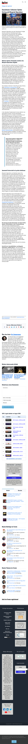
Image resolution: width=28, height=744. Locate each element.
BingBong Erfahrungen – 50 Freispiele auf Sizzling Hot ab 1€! (16, 519)
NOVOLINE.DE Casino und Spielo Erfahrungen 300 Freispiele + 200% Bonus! (15, 501)
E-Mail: (14, 473)
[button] (3, 373)
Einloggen (3, 6)
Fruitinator (6, 101)
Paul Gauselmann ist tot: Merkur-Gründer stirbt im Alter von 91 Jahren (7, 376)
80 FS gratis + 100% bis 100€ (19, 419)
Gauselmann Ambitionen (7, 202)
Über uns (7, 628)
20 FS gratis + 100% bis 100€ (19, 439)
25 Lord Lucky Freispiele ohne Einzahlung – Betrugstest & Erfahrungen (14, 508)
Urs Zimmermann (7, 317)
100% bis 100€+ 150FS (18, 443)
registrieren (9, 6)
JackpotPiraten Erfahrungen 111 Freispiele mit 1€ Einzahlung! (14, 513)
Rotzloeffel (11, 541)
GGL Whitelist (7, 626)
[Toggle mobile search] (22, 2)
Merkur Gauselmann (6, 318)
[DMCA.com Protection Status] (7, 637)
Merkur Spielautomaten (7, 130)
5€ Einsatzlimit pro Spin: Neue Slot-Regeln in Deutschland (20, 376)
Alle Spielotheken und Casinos (14, 458)
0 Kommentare (22, 378)
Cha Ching (11, 555)
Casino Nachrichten (20, 317)
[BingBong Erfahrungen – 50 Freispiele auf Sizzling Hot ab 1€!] (4, 518)
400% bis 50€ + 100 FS (18, 455)
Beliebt (8, 490)
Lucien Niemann (12, 573)
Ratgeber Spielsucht (7, 620)
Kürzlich (20, 490)
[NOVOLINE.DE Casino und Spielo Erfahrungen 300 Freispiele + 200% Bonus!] (4, 500)
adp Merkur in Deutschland (10, 87)
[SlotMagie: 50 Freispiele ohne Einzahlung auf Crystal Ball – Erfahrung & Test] (4, 493)
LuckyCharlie (11, 534)
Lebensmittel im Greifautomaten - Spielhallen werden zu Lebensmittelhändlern (16, 571)
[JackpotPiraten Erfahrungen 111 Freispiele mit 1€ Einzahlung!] (4, 512)
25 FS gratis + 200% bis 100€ (19, 423)
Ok (14, 741)
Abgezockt (11, 548)
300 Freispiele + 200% (17, 447)
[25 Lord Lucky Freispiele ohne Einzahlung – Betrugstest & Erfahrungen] (4, 506)
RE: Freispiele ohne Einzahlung (13, 537)
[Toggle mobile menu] (25, 2)
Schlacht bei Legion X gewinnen (14, 590)
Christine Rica (11, 578)
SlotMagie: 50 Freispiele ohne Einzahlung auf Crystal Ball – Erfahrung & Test (14, 495)
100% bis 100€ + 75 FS (18, 451)
